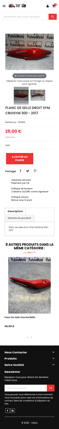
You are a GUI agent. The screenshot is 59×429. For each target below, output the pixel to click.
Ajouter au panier (20, 158)
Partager (20, 171)
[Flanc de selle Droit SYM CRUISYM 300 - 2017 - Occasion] (21, 96)
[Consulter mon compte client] (48, 6)
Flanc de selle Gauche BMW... (21, 317)
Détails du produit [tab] (19, 218)
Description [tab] (15, 211)
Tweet (28, 171)
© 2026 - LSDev (29, 422)
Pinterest (35, 171)
